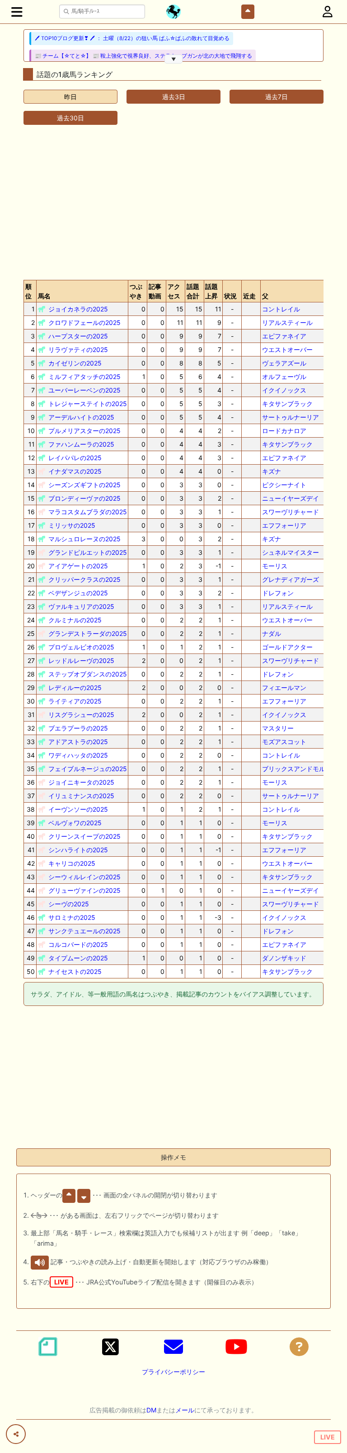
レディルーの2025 (75, 687)
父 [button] (265, 296)
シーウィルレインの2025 (84, 877)
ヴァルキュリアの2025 (81, 606)
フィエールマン (284, 687)
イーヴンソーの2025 (78, 809)
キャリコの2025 (71, 863)
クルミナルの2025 (75, 620)
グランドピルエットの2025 (87, 552)
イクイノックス (284, 390)
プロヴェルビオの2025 (81, 647)
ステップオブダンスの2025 (87, 674)
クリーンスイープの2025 (84, 836)
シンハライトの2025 (78, 850)
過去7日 (276, 97)
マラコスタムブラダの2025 (87, 512)
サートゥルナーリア (290, 417)
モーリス (274, 566)
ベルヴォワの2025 (75, 823)
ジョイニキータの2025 (81, 782)
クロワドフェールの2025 (84, 322)
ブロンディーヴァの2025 (84, 498)
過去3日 (173, 97)
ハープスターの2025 (78, 336)
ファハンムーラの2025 (81, 444)
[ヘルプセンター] (299, 1346)
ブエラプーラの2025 (78, 728)
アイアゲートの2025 (78, 566)
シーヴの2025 (68, 904)
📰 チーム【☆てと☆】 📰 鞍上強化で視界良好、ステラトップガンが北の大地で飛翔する (143, 56)
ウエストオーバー (287, 349)
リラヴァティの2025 (78, 349)
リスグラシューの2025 (81, 714)
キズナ (271, 471)
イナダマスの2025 (75, 471)
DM (151, 1410)
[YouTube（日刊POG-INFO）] (236, 1346)
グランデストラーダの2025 (87, 633)
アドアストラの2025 (78, 741)
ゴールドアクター (287, 647)
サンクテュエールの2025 (84, 931)
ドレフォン (278, 593)
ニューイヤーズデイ (290, 498)
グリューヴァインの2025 (84, 890)
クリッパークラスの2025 (84, 579)
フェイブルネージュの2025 (87, 768)
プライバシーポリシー (173, 1371)
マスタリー (278, 728)
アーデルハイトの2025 (81, 417)
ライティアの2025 (75, 701)
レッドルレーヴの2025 (81, 660)
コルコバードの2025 (78, 944)
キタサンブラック (287, 403)
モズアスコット (284, 741)
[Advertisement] (173, 202)
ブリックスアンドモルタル (300, 768)
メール (184, 1410)
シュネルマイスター (290, 552)
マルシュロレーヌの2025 (84, 539)
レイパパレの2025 (75, 457)
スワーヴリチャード (290, 512)
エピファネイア (284, 336)
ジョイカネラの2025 (78, 309)
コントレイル (281, 309)
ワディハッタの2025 (78, 755)
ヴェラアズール (284, 363)
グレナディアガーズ (290, 579)
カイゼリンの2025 (75, 363)
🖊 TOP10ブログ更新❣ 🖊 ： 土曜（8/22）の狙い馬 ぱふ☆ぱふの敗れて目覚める (132, 38)
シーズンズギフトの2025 (84, 485)
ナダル (271, 633)
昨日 (70, 97)
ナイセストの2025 (75, 971)
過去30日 (70, 118)
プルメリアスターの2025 (84, 430)
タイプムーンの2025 (78, 958)
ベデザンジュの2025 (78, 593)
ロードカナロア (284, 430)
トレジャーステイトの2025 (87, 403)
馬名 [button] (44, 296)
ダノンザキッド (284, 958)
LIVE (327, 1437)
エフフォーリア (284, 525)
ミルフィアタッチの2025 (84, 376)
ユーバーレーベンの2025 (84, 390)
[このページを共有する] (16, 1434)
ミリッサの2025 (71, 525)
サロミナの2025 (71, 917)
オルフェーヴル (284, 376)
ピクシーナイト (284, 485)
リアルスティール (287, 322)
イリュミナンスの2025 (81, 796)
